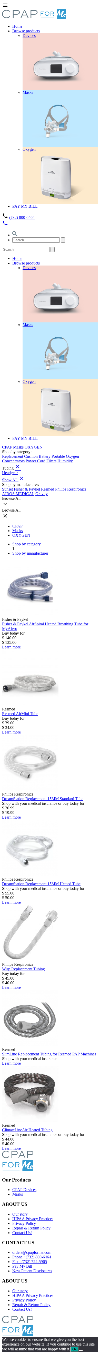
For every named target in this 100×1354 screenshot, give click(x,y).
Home (17, 26)
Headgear (10, 473)
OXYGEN (34, 447)
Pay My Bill (22, 1266)
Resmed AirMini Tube (20, 713)
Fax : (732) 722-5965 (29, 1261)
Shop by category (26, 544)
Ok (74, 1349)
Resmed (47, 489)
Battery (45, 456)
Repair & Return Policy (31, 1228)
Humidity (65, 461)
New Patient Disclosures (32, 1271)
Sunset (7, 489)
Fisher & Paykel (27, 489)
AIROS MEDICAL (18, 494)
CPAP (7, 447)
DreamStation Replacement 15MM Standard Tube (42, 799)
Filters (51, 461)
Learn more (11, 647)
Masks (19, 447)
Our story (20, 1214)
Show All (13, 480)
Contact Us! (22, 1232)
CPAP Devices (24, 1189)
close (18, 466)
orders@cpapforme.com (31, 1252)
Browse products (26, 31)
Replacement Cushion (20, 456)
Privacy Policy (24, 1223)
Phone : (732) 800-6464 (31, 1257)
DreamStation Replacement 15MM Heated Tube (41, 884)
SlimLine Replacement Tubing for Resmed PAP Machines (49, 1054)
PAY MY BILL (25, 206)
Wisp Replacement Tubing (23, 969)
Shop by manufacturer (30, 553)
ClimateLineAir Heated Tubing (27, 1130)
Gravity (41, 494)
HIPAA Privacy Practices (32, 1219)
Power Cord (35, 461)
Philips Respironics (70, 489)
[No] (81, 1350)
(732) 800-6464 (22, 217)
